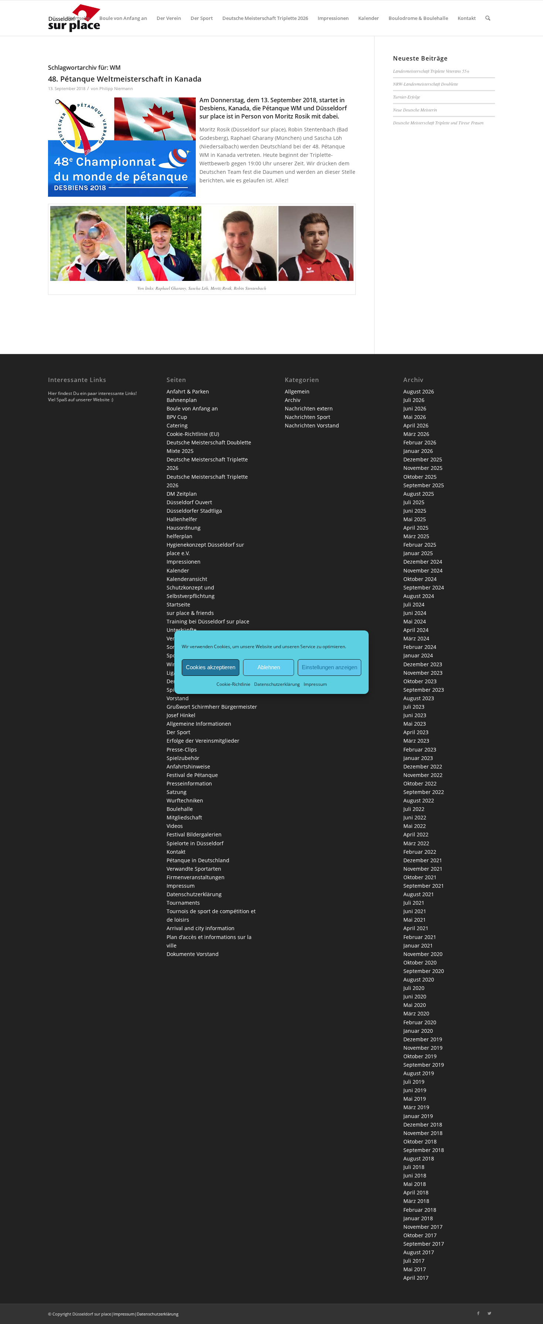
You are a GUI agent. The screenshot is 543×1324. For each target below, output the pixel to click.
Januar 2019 (418, 1116)
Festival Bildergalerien (194, 834)
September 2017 (423, 1243)
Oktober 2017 (420, 1235)
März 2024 (416, 638)
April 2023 (415, 732)
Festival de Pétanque (192, 774)
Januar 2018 (418, 1218)
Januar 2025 (418, 553)
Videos (175, 825)
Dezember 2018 (422, 1124)
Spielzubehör (183, 757)
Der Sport (178, 732)
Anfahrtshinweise (188, 766)
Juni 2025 (414, 510)
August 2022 (418, 800)
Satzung (177, 791)
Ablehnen (268, 667)
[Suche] (488, 18)
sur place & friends (190, 612)
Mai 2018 (414, 1183)
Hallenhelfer (182, 519)
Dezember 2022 (422, 766)
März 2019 (416, 1107)
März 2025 (416, 536)
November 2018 (423, 1132)
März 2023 (416, 740)
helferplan (179, 536)
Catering (177, 425)
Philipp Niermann (116, 88)
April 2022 (415, 834)
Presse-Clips (182, 749)
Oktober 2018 (420, 1141)
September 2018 (423, 1149)
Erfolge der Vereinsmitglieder (203, 740)
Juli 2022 (413, 808)
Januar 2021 (418, 945)
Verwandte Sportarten (194, 868)
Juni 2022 (414, 817)
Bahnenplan (182, 399)
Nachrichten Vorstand (312, 425)
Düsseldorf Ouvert (189, 502)
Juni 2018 (414, 1175)
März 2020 (416, 1013)
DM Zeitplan (182, 493)
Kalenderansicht (187, 578)
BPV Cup (177, 416)
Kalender (178, 570)
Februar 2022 (419, 851)
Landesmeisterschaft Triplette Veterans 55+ (431, 71)
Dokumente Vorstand (193, 953)
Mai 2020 (414, 1004)
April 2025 (415, 527)
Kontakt (176, 851)
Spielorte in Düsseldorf (195, 843)
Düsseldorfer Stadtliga (194, 510)
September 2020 (423, 970)
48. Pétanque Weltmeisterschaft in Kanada (125, 79)
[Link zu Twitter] (489, 1313)
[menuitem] (79, 18)
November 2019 (423, 1047)
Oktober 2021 (420, 877)
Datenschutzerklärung (277, 684)
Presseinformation (189, 783)
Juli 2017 (413, 1260)
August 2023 (418, 698)
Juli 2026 (413, 399)
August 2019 (418, 1073)
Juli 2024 (413, 604)
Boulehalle (180, 808)
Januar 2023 (418, 757)
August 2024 (418, 595)
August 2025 (418, 493)
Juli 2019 (413, 1081)
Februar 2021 (419, 936)
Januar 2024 (418, 655)
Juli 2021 (413, 902)
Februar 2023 (419, 749)
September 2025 (423, 485)
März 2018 (416, 1200)
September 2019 (423, 1064)
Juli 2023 (413, 706)
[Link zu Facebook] (478, 1313)
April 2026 (415, 425)
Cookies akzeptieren (210, 667)
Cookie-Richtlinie (233, 684)
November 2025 (423, 467)
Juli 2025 (413, 502)
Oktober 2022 (420, 783)
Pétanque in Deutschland (198, 860)
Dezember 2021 (422, 860)
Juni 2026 (414, 408)
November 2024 (423, 570)
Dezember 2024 (422, 561)
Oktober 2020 (420, 962)
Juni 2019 (414, 1090)
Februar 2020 (419, 1022)
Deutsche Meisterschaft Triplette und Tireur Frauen (438, 122)
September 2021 (423, 885)
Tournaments (183, 902)
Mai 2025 (414, 519)
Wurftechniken (185, 800)
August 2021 (418, 894)
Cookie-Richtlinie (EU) (193, 433)
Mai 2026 (414, 416)
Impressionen (184, 561)
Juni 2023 (414, 715)
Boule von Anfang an (192, 408)
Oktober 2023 (420, 681)
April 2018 (415, 1192)
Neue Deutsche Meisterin (415, 110)
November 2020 (423, 953)
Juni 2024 (414, 612)
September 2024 (423, 587)
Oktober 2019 (420, 1056)
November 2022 (423, 774)
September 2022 (423, 791)
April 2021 (415, 928)
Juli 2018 (413, 1166)
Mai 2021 (414, 919)
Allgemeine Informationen (199, 723)
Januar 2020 (418, 1030)
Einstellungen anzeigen (329, 667)
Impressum (315, 684)
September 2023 (423, 689)
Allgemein (297, 391)
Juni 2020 (414, 996)
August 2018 (418, 1158)
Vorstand (178, 698)
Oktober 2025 (420, 476)
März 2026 (416, 433)
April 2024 (415, 629)
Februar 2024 (419, 646)
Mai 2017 (414, 1269)
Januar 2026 (418, 450)
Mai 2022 (414, 825)
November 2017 (423, 1226)
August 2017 (418, 1252)
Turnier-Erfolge (406, 97)
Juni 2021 (414, 911)
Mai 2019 (414, 1098)
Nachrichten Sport (307, 416)
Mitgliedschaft (184, 817)
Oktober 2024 (420, 578)
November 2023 (423, 672)
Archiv (292, 399)
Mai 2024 (414, 621)
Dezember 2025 (422, 459)
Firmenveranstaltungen (196, 877)
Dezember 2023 (422, 664)
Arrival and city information (201, 928)
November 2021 (423, 868)
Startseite (178, 604)
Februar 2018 (419, 1209)
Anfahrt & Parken (188, 391)
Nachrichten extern (309, 408)
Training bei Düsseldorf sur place (208, 621)
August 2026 (418, 391)
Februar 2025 (419, 544)
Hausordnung (184, 527)
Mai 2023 (414, 723)
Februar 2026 (419, 442)
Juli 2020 (413, 987)
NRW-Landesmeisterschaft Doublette (425, 84)
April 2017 (415, 1277)
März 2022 (416, 843)
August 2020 (418, 979)
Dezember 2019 (422, 1039)
